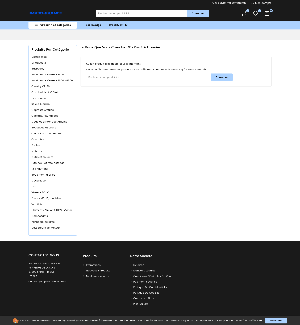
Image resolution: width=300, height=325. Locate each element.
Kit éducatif (38, 63)
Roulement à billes (43, 175)
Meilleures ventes (97, 276)
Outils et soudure (42, 157)
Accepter (276, 320)
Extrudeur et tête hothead (48, 163)
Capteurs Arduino (42, 110)
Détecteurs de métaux (45, 228)
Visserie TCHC (40, 192)
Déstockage (93, 25)
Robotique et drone (43, 128)
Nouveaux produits (98, 271)
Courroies (37, 139)
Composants (39, 216)
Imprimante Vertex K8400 (47, 74)
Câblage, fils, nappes (44, 116)
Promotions (93, 265)
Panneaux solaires (43, 222)
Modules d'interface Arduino (49, 122)
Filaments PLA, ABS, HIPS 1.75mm (51, 210)
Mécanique (38, 181)
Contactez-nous (144, 298)
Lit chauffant (39, 169)
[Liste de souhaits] (255, 13)
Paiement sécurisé (145, 282)
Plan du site (140, 304)
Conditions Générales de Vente (153, 276)
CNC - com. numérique (46, 133)
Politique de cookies (146, 293)
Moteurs (36, 151)
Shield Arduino (40, 104)
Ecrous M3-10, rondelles (46, 198)
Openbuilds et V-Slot (44, 92)
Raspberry (37, 69)
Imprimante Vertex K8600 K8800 (52, 80)
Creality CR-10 (118, 25)
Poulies (35, 145)
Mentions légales (144, 271)
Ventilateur (38, 204)
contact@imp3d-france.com (46, 281)
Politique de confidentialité (150, 287)
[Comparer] (243, 13)
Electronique (39, 98)
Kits (33, 186)
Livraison (138, 265)
